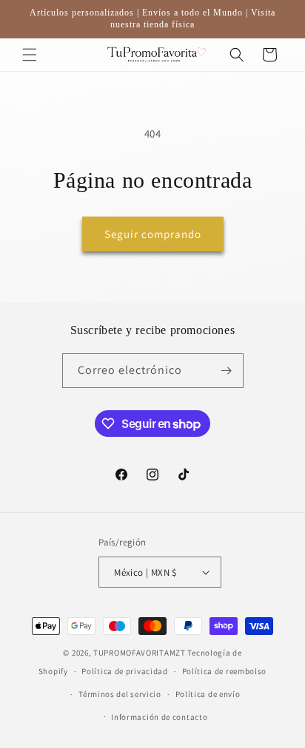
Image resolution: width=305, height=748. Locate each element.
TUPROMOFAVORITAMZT (139, 652)
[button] (29, 54)
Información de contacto (159, 717)
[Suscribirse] (226, 370)
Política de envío (208, 694)
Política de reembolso (224, 671)
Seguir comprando (152, 234)
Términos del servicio (119, 694)
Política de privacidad (124, 671)
